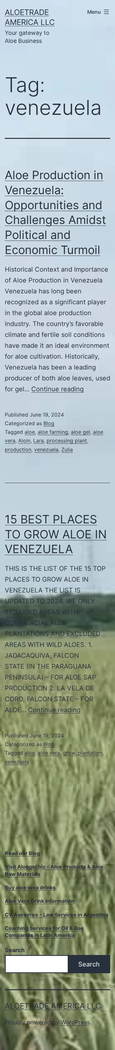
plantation (90, 753)
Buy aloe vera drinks (30, 887)
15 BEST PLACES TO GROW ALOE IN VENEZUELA (56, 534)
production (18, 449)
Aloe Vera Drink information (39, 901)
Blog (48, 423)
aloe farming (53, 432)
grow (69, 753)
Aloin (24, 440)
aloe (30, 432)
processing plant (67, 440)
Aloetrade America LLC (53, 1006)
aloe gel (80, 432)
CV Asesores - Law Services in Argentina (56, 914)
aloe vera (49, 753)
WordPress (75, 1022)
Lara (38, 440)
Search (15, 950)
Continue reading (57, 389)
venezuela (46, 449)
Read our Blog (22, 853)
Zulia (67, 449)
